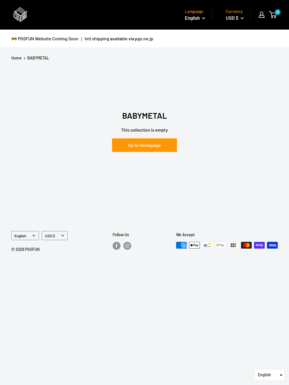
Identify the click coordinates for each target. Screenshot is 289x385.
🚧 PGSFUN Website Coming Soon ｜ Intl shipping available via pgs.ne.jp (82, 38)
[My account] (261, 15)
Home (16, 58)
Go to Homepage (144, 145)
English (20, 235)
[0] (273, 14)
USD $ (50, 235)
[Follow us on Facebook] (117, 246)
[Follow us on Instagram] (127, 246)
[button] (269, 375)
